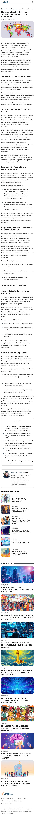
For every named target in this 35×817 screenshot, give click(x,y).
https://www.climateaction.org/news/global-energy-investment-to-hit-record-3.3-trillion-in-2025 (18, 435)
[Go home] (6, 2)
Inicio (2, 798)
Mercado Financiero (11, 9)
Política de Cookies (6, 803)
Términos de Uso (5, 801)
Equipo (19, 798)
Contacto (25, 798)
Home (3, 9)
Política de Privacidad (18, 801)
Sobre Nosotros (10, 798)
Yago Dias (12, 19)
